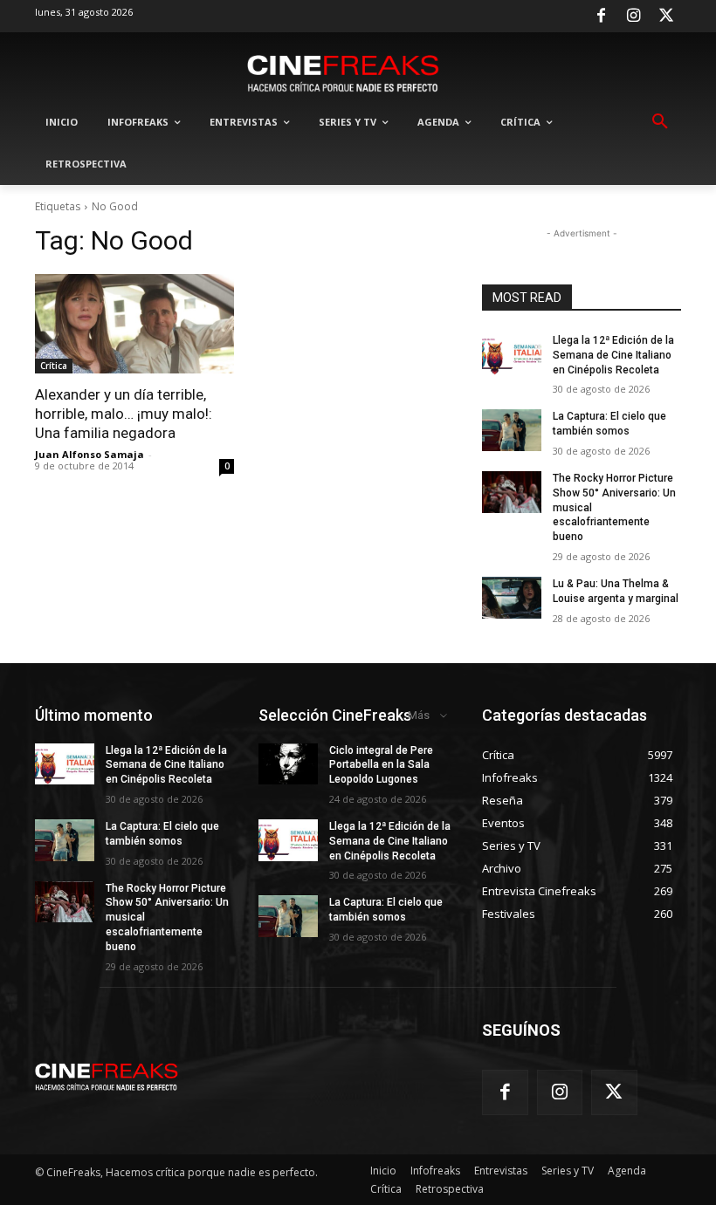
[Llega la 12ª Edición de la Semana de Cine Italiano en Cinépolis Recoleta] (511, 354)
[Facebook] (601, 16)
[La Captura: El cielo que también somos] (511, 430)
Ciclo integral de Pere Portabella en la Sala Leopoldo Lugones (381, 765)
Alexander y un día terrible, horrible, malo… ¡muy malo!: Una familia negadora (123, 414)
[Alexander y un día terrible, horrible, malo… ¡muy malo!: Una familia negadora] (134, 323)
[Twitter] (666, 16)
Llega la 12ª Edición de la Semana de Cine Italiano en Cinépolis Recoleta (613, 355)
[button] (660, 122)
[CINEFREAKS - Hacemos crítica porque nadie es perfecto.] (343, 72)
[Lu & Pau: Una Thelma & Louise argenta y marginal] (511, 598)
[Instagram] (634, 16)
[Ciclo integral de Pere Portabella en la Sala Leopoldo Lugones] (288, 764)
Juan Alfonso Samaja (89, 454)
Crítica (53, 365)
